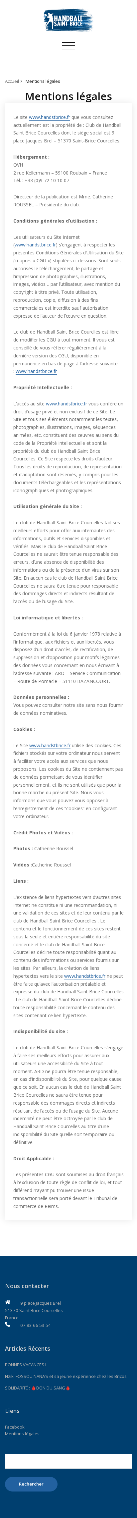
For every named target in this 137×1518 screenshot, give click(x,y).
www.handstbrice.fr (49, 117)
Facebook (15, 1427)
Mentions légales (43, 81)
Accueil (12, 81)
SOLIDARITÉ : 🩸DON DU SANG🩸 (37, 1388)
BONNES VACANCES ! (25, 1365)
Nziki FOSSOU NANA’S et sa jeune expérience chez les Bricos (66, 1376)
